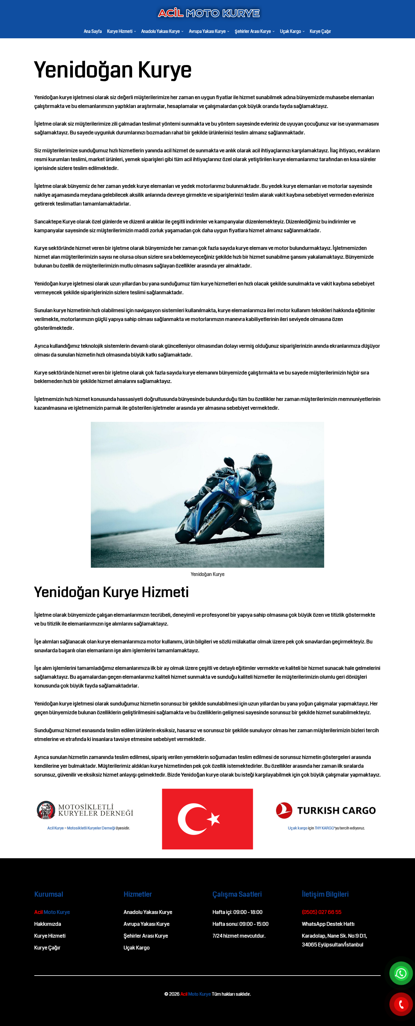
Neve (10, 1009)
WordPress (31, 1009)
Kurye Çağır (320, 31)
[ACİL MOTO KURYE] (207, 13)
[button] (135, 31)
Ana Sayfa (93, 31)
